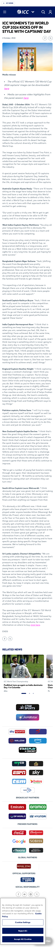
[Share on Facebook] (45, 38)
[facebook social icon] (18, 894)
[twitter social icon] (36, 894)
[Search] (43, 12)
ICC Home (9, 3)
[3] (33, 693)
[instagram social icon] (30, 894)
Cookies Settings (22, 922)
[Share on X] (50, 38)
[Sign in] (50, 12)
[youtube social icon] (24, 894)
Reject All (22, 931)
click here (35, 625)
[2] (29, 693)
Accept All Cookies (23, 939)
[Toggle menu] (4, 12)
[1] (23, 693)
